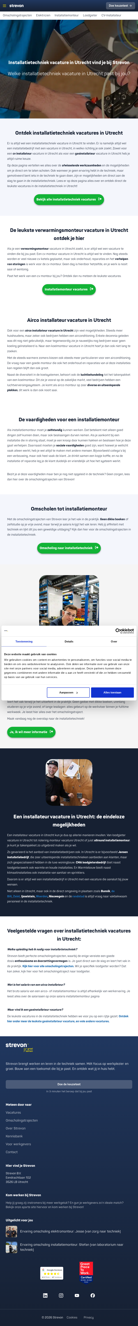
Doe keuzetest (118, 6)
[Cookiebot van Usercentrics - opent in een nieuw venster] (118, 631)
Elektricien (43, 15)
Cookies (72, 1317)
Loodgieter (90, 15)
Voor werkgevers (18, 1144)
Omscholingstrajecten (17, 15)
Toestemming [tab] (24, 641)
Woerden (42, 896)
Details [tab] (69, 641)
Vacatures (13, 1113)
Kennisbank (14, 1136)
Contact (12, 1152)
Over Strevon (16, 1128)
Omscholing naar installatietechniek (66, 548)
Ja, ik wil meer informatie (28, 732)
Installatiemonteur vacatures (66, 289)
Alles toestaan (112, 692)
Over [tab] (114, 641)
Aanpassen (66, 692)
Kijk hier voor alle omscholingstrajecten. (48, 966)
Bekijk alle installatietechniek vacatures (66, 199)
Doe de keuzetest (69, 1084)
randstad (78, 896)
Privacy (89, 1317)
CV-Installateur (112, 15)
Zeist (16, 896)
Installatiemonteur (67, 15)
